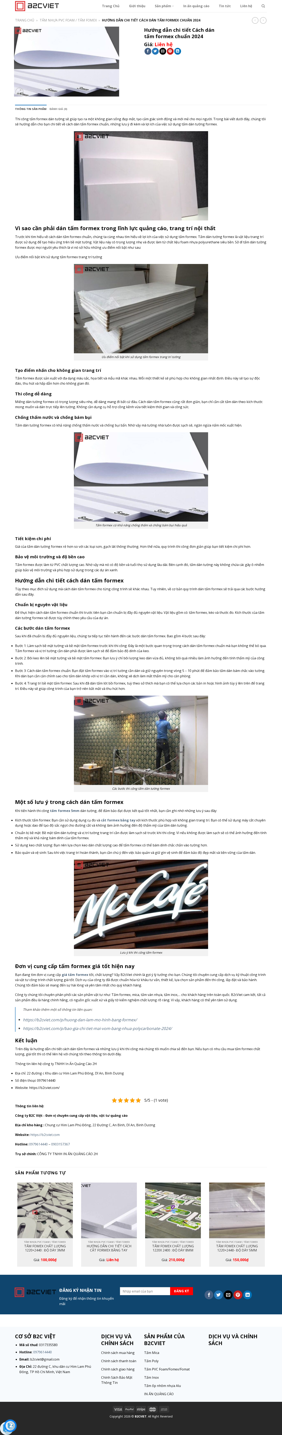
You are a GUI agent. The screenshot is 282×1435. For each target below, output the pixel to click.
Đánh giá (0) (58, 109)
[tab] (31, 109)
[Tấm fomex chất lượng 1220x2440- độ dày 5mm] (237, 1210)
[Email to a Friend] (162, 51)
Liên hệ (246, 6)
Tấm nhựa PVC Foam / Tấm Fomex (68, 20)
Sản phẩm (163, 6)
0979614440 (38, 1144)
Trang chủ (24, 20)
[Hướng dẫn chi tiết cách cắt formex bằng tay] (109, 1210)
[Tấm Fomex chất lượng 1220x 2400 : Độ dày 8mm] (173, 1210)
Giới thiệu (137, 6)
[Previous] (15, 1226)
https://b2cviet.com (45, 1134)
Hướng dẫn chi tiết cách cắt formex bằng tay (109, 1248)
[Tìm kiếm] (263, 6)
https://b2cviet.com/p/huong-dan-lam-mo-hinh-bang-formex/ (80, 1020)
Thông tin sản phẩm (31, 109)
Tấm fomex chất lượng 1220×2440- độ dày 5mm (237, 1248)
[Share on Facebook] (148, 51)
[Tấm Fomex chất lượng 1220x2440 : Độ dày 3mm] (45, 1210)
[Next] (267, 1226)
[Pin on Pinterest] (170, 51)
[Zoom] (19, 92)
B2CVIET (141, 1416)
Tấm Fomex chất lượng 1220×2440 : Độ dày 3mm (45, 1248)
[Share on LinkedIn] (177, 51)
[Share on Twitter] (155, 51)
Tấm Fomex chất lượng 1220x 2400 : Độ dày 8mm (173, 1248)
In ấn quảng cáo (196, 6)
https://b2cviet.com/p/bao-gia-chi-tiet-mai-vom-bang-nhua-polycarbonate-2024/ (97, 1028)
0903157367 (60, 1144)
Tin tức (225, 6)
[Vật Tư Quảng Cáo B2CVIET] (37, 6)
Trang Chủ (111, 6)
